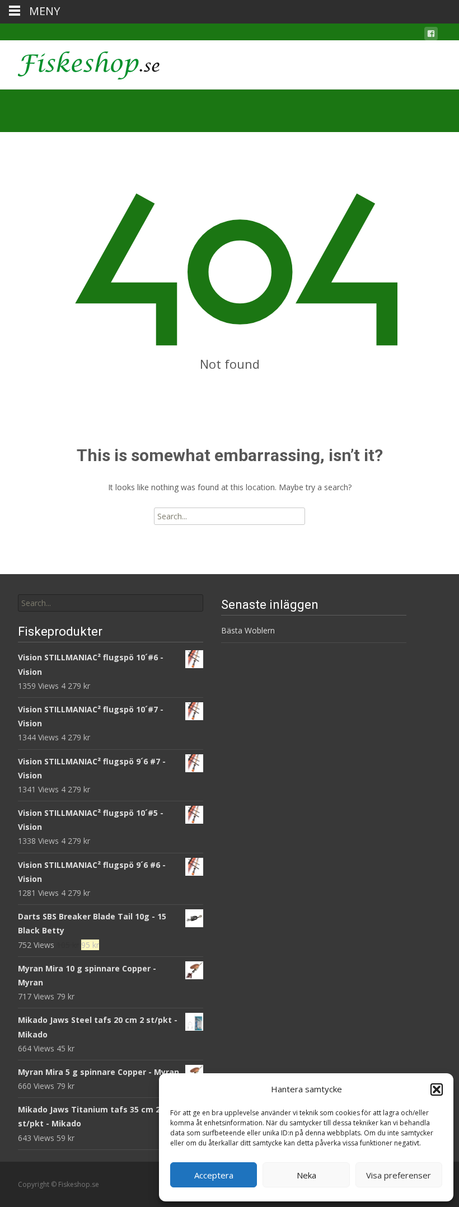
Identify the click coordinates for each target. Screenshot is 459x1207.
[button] (436, 1089)
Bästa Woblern (248, 630)
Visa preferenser (398, 1175)
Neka (306, 1175)
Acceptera (213, 1175)
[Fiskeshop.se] (80, 62)
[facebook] (431, 35)
